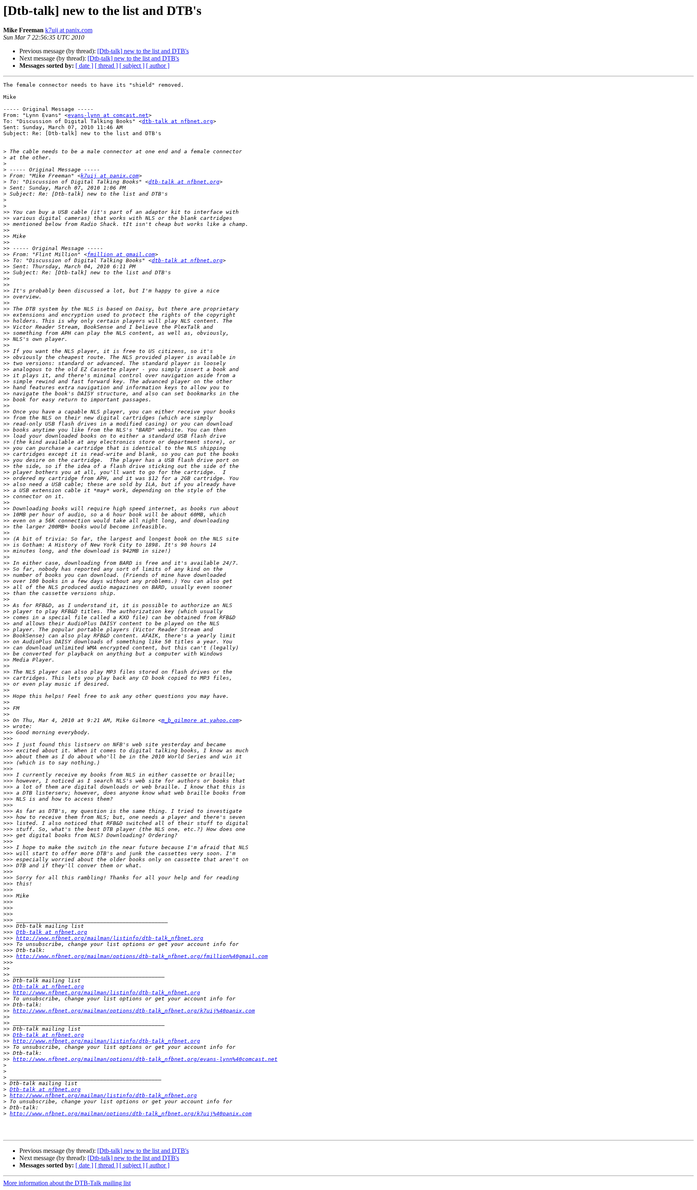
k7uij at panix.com (68, 30)
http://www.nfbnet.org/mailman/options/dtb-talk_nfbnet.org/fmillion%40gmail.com (142, 956)
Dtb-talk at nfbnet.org (51, 932)
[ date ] (84, 65)
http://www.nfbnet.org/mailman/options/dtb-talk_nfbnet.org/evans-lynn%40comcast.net (145, 1059)
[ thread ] (106, 65)
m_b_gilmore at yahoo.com (200, 720)
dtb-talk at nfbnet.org (177, 121)
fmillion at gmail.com (121, 254)
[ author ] (157, 65)
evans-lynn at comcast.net (108, 115)
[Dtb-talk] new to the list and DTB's (143, 51)
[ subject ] (131, 65)
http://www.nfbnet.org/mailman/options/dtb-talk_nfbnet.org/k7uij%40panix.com (134, 1011)
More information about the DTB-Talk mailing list (67, 1183)
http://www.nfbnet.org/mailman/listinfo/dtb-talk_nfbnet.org (109, 938)
